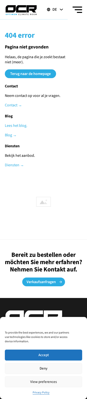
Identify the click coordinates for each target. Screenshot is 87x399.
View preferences (43, 381)
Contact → (13, 105)
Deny (43, 368)
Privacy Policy (41, 392)
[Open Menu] (77, 10)
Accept (43, 355)
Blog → (11, 135)
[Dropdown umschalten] (61, 9)
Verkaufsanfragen (41, 282)
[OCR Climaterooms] (21, 9)
